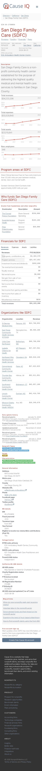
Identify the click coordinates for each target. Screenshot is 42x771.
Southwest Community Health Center (7, 386)
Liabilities (33, 247)
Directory (6, 16)
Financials (22, 39)
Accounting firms (10, 717)
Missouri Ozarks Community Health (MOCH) (8, 405)
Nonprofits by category (13, 685)
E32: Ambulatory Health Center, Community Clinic (20, 55)
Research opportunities (13, 700)
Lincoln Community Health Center (7, 395)
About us (7, 754)
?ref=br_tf (8, 500)
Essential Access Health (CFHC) (17, 442)
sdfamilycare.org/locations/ (14, 490)
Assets (24, 247)
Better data (8, 746)
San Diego (25, 16)
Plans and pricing (10, 708)
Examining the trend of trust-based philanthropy (21, 617)
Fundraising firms (10, 728)
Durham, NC (20, 393)
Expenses (15, 247)
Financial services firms (13, 723)
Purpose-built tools (11, 749)
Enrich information (11, 705)
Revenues (5, 247)
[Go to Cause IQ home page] (16, 6)
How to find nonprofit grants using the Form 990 (21, 621)
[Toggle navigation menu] (37, 6)
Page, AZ (19, 366)
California (15, 16)
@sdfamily (8, 504)
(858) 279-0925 (10, 495)
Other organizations (11, 734)
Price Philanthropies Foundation (7, 229)
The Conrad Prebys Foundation (16, 420)
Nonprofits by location (12, 687)
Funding (13, 39)
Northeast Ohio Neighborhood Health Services (8, 359)
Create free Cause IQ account (21, 640)
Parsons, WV (21, 323)
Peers (30, 39)
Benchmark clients (11, 702)
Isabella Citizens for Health (6, 350)
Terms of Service (10, 762)
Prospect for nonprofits (13, 697)
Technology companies (13, 720)
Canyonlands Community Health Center (7, 368)
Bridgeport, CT (21, 384)
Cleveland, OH (21, 357)
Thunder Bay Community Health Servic (7, 377)
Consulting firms (10, 731)
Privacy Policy (26, 762)
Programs (4, 39)
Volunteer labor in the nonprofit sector (17, 608)
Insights (7, 743)
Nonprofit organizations (13, 725)
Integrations (9, 751)
